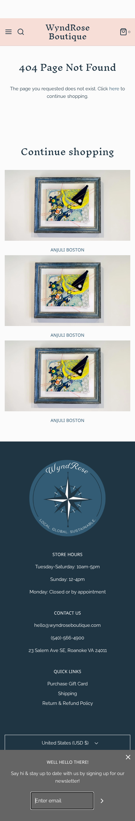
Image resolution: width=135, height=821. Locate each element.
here (114, 89)
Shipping (67, 693)
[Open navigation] (8, 31)
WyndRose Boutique (68, 32)
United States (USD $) (66, 743)
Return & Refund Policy (67, 703)
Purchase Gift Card (67, 684)
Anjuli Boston (67, 250)
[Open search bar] (23, 31)
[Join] (102, 800)
